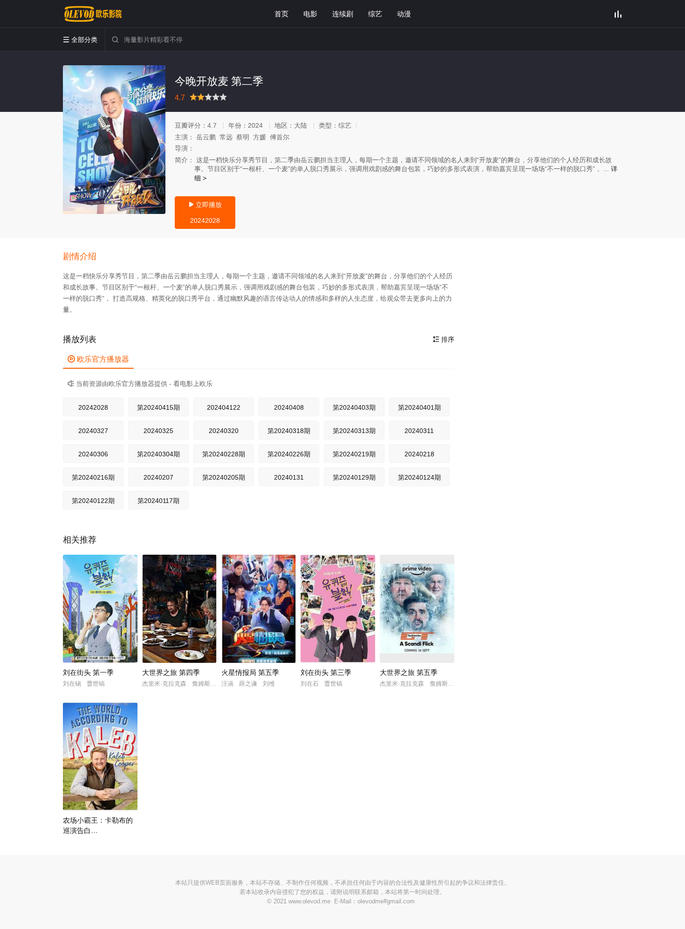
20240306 (93, 454)
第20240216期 (93, 477)
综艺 (375, 14)
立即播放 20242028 (205, 212)
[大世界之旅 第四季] (179, 609)
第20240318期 (288, 430)
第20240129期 (354, 477)
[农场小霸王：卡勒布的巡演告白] (100, 756)
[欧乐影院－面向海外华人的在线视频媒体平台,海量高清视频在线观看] (93, 14)
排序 (443, 339)
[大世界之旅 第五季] (417, 609)
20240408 (289, 407)
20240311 (419, 430)
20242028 (93, 407)
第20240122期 (93, 500)
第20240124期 (419, 477)
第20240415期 (158, 407)
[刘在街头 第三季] (338, 609)
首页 (281, 14)
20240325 (158, 430)
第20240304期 (158, 454)
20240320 (224, 430)
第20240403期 (354, 407)
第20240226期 (288, 454)
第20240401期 (419, 407)
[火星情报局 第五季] (258, 609)
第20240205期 (223, 477)
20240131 (289, 477)
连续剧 (342, 14)
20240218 (419, 454)
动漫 (404, 14)
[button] (84, 256)
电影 (310, 14)
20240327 (93, 430)
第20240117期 (158, 500)
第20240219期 (354, 454)
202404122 (223, 407)
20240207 (158, 477)
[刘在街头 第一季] (100, 609)
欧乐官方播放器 (98, 359)
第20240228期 (223, 454)
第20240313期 (354, 430)
